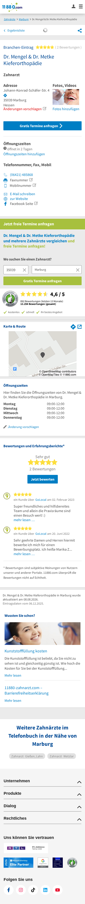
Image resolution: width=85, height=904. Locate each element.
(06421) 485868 (21, 174)
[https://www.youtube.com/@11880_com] (58, 890)
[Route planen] (5, 95)
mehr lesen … (24, 520)
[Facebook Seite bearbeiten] (35, 203)
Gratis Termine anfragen (39, 126)
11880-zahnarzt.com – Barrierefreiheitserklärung (27, 690)
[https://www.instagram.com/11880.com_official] (21, 890)
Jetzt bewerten (42, 479)
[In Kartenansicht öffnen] (80, 326)
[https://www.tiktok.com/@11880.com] (33, 890)
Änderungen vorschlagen (22, 109)
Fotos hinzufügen (66, 109)
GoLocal (40, 500)
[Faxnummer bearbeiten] (30, 179)
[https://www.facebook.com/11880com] (9, 890)
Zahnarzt (11, 74)
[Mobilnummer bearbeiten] (34, 185)
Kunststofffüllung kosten (26, 651)
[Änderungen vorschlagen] (44, 108)
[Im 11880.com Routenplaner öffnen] (73, 326)
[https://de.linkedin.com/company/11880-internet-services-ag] (45, 890)
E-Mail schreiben (22, 194)
